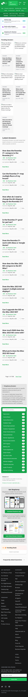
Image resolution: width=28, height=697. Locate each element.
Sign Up (24, 3)
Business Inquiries (20, 649)
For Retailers (18, 618)
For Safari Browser (6, 586)
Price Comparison (20, 573)
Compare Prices (19, 576)
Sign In (20, 3)
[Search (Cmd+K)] (6, 3)
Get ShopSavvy (13, 3)
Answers (6, 15)
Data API (18, 10)
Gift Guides (22, 13)
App (2, 8)
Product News (20, 15)
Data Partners (19, 625)
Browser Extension (9, 8)
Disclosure (18, 663)
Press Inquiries (19, 646)
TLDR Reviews (12, 15)
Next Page (18, 376)
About (17, 634)
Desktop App (18, 8)
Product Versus (5, 624)
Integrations (18, 604)
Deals (5, 10)
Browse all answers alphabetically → (11, 483)
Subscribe (14, 679)
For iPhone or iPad (6, 573)
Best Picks (5, 13)
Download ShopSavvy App (14, 511)
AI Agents (18, 598)
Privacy (17, 657)
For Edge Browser (6, 583)
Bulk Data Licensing (20, 615)
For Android (4, 576)
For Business (11, 10)
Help (16, 628)
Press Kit (17, 643)
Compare (17, 637)
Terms (17, 660)
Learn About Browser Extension (14, 536)
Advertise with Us (20, 631)
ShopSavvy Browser (6, 592)
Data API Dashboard (21, 607)
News (2, 603)
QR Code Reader (19, 590)
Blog (22, 10)
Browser (25, 8)
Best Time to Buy (13, 13)
